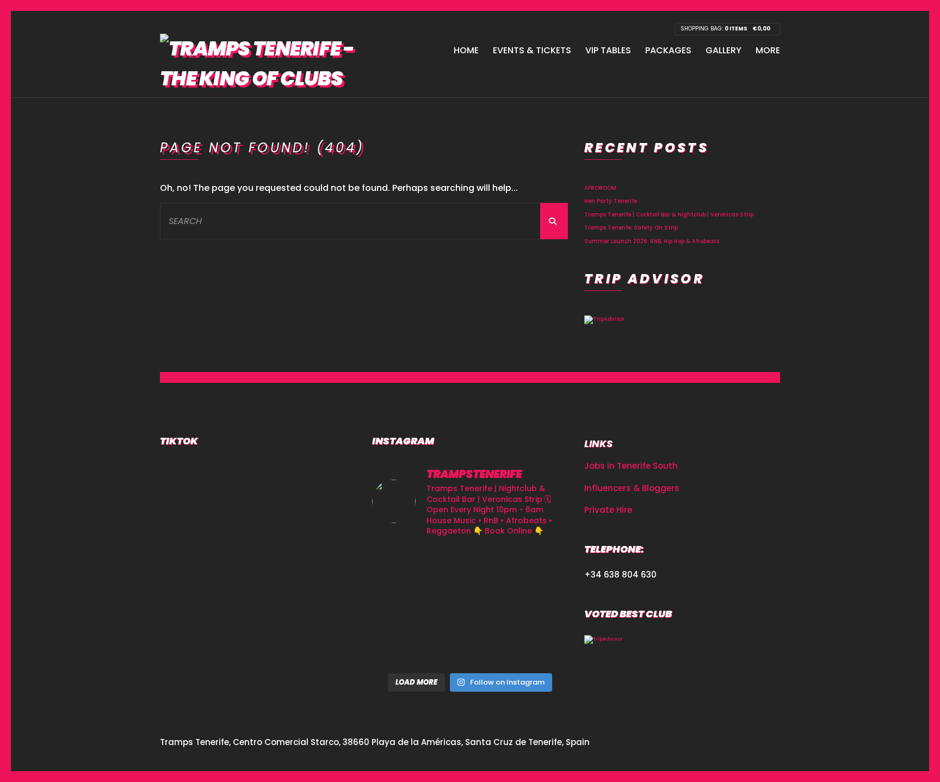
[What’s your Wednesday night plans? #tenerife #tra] (537, 647)
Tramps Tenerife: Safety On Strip (631, 227)
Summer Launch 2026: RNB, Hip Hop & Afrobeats (651, 241)
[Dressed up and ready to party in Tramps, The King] (469, 606)
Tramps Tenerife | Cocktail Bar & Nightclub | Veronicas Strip (668, 214)
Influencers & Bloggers (631, 488)
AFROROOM (600, 187)
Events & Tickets (532, 50)
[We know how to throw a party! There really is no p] (469, 647)
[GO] (554, 221)
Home (466, 50)
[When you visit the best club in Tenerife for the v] (537, 606)
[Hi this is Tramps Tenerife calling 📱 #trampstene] (403, 567)
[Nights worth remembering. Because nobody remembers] (469, 567)
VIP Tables (608, 50)
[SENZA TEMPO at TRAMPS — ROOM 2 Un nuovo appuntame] (403, 606)
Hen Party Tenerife (610, 200)
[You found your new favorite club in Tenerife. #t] (403, 647)
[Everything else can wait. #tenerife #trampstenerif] (537, 567)
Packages (668, 50)
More (768, 50)
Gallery (723, 50)
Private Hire (608, 510)
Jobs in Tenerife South (631, 465)
